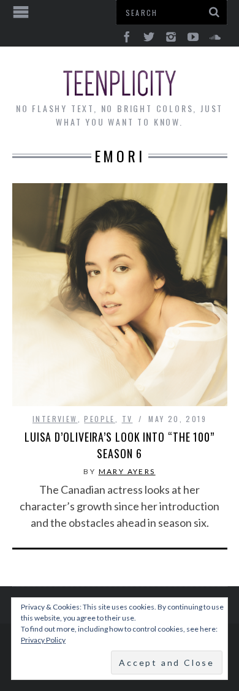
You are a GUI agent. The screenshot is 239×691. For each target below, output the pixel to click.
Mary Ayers (127, 471)
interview (55, 418)
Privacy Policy (43, 639)
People (99, 418)
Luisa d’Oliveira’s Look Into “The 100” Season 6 (119, 445)
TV (127, 418)
